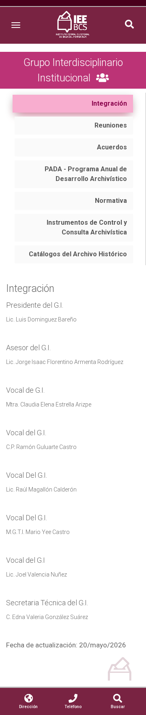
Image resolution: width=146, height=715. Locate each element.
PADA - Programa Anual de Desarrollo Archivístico (86, 174)
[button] (129, 25)
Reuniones (110, 125)
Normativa (111, 200)
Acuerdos (112, 147)
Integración (109, 103)
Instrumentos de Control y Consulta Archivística (87, 227)
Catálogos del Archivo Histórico (78, 254)
